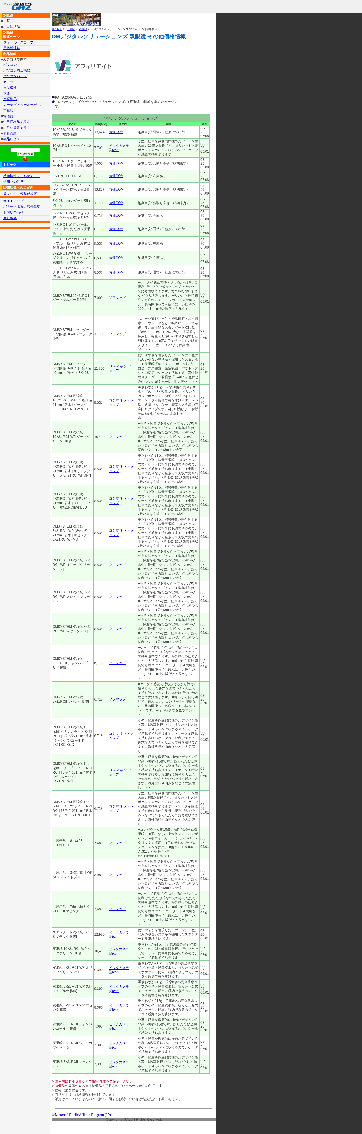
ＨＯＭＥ (57, 29)
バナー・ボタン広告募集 (21, 206)
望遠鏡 (71, 29)
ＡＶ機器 (10, 87)
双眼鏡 (83, 29)
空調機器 (10, 99)
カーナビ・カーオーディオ (23, 104)
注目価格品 (11, 26)
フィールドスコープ (18, 42)
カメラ (8, 82)
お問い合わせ (13, 212)
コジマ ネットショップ (121, 368)
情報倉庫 (10, 133)
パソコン (10, 65)
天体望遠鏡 (11, 48)
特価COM (116, 132)
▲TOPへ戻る (344, 1125)
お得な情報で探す (16, 127)
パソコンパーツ (15, 76)
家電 (6, 93)
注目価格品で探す (16, 122)
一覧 (6, 21)
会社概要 (10, 218)
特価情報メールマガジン (21, 176)
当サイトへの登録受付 (20, 193)
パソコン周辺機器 (16, 70)
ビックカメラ (119, 146)
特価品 (8, 116)
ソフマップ (117, 298)
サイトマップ (13, 201)
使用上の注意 (13, 181)
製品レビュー (13, 139)
